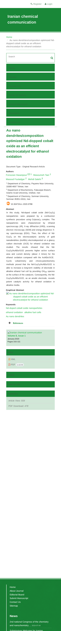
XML (12, 359)
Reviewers (14, 113)
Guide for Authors (17, 95)
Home (9, 37)
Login (49, 4)
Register (37, 4)
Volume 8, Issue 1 (17, 335)
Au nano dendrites (15, 316)
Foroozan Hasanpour (16, 175)
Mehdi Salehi (34, 179)
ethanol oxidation (14, 312)
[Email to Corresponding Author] (29, 174)
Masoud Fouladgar (15, 179)
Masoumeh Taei (41, 175)
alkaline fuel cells (32, 312)
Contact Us (14, 122)
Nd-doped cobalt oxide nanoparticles (24, 308)
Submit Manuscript (18, 104)
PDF (16, 364)
